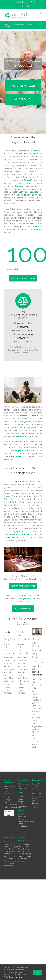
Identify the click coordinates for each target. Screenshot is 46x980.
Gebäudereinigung (11, 847)
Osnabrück (36, 803)
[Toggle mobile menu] (41, 12)
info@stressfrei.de (29, 2)
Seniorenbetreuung (23, 330)
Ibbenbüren (36, 793)
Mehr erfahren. (20, 977)
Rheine (34, 805)
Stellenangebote (24, 784)
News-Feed (22, 789)
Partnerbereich (23, 806)
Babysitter (23, 337)
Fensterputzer (9, 844)
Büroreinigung (23, 844)
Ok (37, 972)
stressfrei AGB (23, 814)
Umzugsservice (23, 341)
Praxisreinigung (23, 851)
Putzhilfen (23, 326)
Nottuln (35, 801)
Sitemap (21, 819)
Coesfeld (35, 784)
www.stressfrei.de (14, 807)
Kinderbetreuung (23, 334)
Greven (34, 789)
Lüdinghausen (37, 796)
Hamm (34, 791)
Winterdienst (8, 866)
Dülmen (35, 786)
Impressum (22, 817)
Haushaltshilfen (23, 323)
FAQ (19, 786)
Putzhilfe (7, 854)
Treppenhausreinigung (12, 861)
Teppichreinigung (10, 858)
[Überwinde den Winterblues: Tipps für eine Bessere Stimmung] (37, 631)
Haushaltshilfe (9, 849)
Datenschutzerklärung (26, 821)
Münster (35, 798)
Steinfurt (35, 808)
